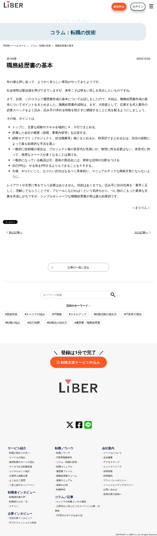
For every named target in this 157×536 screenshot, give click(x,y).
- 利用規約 (107, 475)
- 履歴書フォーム (63, 471)
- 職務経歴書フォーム (66, 475)
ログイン (137, 6)
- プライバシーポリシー (114, 480)
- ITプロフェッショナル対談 (22, 522)
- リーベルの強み (16, 457)
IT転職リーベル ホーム (14, 45)
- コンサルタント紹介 (19, 471)
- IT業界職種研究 (63, 457)
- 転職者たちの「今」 (19, 501)
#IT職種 (57, 314)
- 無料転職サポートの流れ (21, 461)
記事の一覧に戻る (78, 267)
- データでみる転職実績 (20, 466)
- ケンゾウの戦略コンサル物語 (70, 501)
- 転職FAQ (60, 489)
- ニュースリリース (112, 466)
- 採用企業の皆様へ (112, 494)
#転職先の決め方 (57, 322)
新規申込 (119, 6)
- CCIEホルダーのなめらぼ (69, 515)
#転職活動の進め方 (105, 314)
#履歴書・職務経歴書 (87, 322)
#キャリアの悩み (35, 314)
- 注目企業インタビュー (20, 517)
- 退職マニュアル (63, 480)
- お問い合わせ (109, 489)
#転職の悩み (12, 322)
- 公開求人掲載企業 (18, 475)
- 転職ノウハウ (62, 452)
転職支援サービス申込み (80, 362)
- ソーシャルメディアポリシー (117, 484)
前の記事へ (15, 232)
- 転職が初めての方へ (19, 452)
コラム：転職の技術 (40, 45)
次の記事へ (141, 232)
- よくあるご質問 (16, 480)
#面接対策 (11, 314)
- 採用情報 (107, 471)
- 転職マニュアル (63, 466)
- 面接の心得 (61, 484)
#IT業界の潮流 (132, 314)
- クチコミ (13, 506)
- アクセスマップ (110, 461)
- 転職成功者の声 (16, 496)
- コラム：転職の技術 (66, 461)
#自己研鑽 (33, 322)
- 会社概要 (107, 457)
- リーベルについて (112, 452)
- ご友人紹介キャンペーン (21, 484)
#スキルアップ (78, 314)
